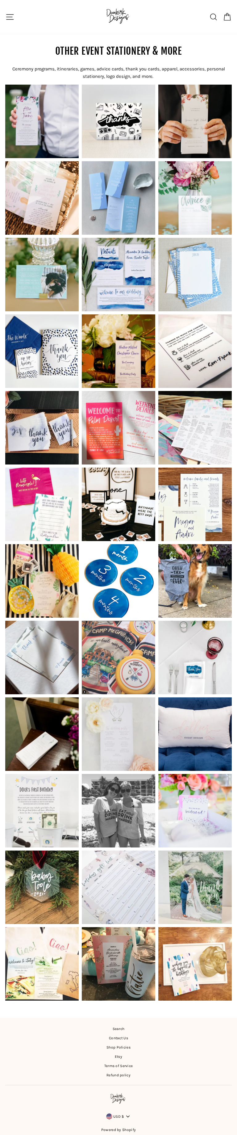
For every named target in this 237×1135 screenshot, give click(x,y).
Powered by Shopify (118, 1130)
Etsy (118, 1056)
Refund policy (118, 1075)
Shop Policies (118, 1047)
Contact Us (118, 1038)
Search (119, 1029)
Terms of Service (118, 1066)
